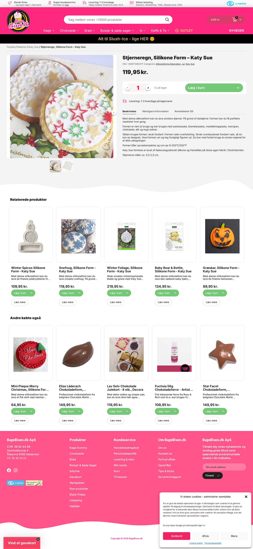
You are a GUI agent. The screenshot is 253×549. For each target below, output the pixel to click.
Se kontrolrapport (169, 477)
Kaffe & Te (158, 30)
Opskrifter (164, 465)
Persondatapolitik (213, 543)
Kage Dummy (78, 447)
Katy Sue (33, 46)
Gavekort (75, 477)
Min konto (120, 465)
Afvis (205, 536)
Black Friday (78, 494)
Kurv (117, 471)
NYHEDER (236, 30)
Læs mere (19, 302)
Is (141, 30)
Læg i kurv (196, 88)
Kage (47, 30)
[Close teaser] (38, 539)
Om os (162, 447)
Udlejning (76, 500)
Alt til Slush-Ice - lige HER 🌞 (126, 38)
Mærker (21, 46)
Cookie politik (196, 543)
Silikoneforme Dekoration (168, 64)
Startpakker (77, 482)
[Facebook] (9, 470)
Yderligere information (155, 111)
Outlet (186, 30)
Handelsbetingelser (126, 447)
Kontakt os (165, 453)
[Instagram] (16, 470)
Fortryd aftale (166, 459)
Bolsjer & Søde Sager (83, 465)
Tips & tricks (166, 471)
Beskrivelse (129, 111)
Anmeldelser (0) (184, 111)
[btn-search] (167, 19)
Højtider (75, 506)
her (203, 525)
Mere (234, 536)
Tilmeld (209, 475)
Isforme (75, 471)
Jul (183, 64)
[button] (246, 496)
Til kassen (120, 477)
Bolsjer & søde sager (115, 30)
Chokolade (68, 30)
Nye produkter (79, 488)
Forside (11, 46)
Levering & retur (124, 459)
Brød (88, 30)
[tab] (132, 111)
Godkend (176, 536)
